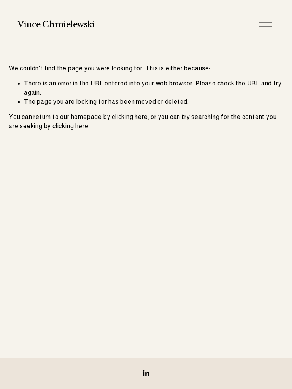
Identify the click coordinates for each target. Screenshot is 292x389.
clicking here (130, 117)
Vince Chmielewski (56, 24)
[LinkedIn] (146, 373)
